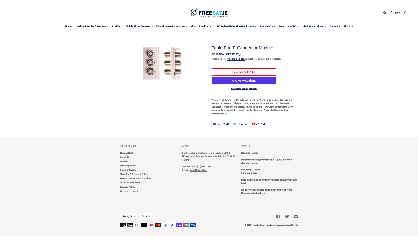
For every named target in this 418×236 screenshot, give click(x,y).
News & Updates (129, 169)
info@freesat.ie (198, 169)
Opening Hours (128, 165)
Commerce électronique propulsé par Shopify (279, 225)
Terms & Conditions (130, 182)
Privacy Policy (127, 186)
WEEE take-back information (135, 178)
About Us (125, 157)
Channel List (126, 152)
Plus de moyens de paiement (244, 88)
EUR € (145, 216)
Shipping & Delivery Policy (134, 174)
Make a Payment (129, 191)
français (127, 216)
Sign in (397, 12)
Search (124, 161)
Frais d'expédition (236, 58)
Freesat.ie (256, 225)
